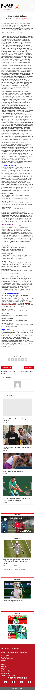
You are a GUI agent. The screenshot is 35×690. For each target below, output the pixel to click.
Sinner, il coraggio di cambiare (13, 600)
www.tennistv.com (6, 283)
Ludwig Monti (7, 603)
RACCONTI (17, 579)
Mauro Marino (7, 565)
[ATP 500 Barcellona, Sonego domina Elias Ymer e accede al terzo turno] (17, 486)
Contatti (4, 667)
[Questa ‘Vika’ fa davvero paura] (17, 461)
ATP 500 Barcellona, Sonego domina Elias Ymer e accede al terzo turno (16, 499)
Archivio (17, 19)
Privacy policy (6, 671)
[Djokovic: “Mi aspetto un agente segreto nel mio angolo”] (17, 407)
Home (3, 664)
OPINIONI (17, 538)
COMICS (17, 613)
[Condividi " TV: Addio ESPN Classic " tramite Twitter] (12, 359)
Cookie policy (5, 673)
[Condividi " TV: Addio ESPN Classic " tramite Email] (22, 359)
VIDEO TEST (17, 515)
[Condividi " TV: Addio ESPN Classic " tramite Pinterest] (16, 359)
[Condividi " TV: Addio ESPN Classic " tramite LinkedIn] (19, 359)
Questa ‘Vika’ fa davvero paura (13, 471)
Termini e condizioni (8, 675)
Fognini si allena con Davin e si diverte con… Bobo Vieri (17, 447)
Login (3, 669)
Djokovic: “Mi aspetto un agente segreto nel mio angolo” (17, 419)
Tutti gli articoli (25, 19)
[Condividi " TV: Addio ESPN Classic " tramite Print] (26, 359)
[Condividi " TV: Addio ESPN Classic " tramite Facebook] (9, 359)
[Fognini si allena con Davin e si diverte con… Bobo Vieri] (17, 435)
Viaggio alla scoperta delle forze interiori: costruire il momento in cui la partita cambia (17, 561)
